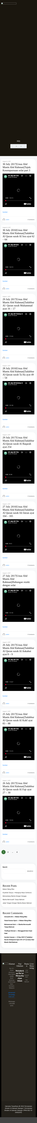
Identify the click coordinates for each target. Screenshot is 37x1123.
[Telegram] (31, 979)
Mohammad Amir (10, 924)
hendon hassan (9, 937)
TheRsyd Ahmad (9, 931)
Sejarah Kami (27, 976)
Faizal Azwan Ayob (10, 920)
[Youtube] (31, 976)
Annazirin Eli (8, 917)
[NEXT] (21, 852)
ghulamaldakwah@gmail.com (11, 995)
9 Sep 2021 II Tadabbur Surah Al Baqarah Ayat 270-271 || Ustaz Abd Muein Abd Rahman (19, 939)
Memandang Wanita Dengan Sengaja (14, 896)
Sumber (5, 212)
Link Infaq (26, 971)
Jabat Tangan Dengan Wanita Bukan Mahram (17, 903)
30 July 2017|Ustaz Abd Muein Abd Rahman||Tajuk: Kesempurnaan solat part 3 (17, 167)
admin (7, 219)
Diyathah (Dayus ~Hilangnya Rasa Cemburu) (17, 892)
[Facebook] (31, 972)
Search (5, 867)
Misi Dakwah (26, 980)
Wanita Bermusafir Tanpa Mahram (13, 899)
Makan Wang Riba (8, 889)
